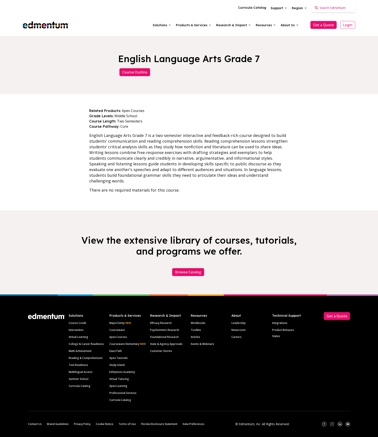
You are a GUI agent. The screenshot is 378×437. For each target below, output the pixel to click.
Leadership (238, 323)
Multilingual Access (81, 372)
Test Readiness (78, 365)
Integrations (279, 323)
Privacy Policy (82, 424)
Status (276, 336)
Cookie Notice (104, 424)
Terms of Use (127, 424)
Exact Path (115, 351)
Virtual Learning (78, 337)
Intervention (76, 330)
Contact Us (35, 424)
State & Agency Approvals (166, 344)
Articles (195, 337)
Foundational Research (164, 337)
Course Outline (134, 72)
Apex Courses (118, 337)
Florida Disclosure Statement (159, 424)
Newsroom (238, 330)
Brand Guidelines (58, 424)
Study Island (117, 365)
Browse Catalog (188, 272)
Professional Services (122, 393)
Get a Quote (323, 25)
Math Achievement (80, 351)
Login (347, 25)
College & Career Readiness (86, 344)
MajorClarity (116, 323)
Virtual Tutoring (119, 379)
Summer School (78, 379)
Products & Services (125, 316)
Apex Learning (118, 386)
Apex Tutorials (118, 358)
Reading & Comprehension (86, 358)
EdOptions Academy (122, 372)
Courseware (117, 330)
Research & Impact (165, 316)
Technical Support (286, 316)
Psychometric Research (164, 330)
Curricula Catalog (79, 386)
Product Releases (283, 330)
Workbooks (198, 323)
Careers (236, 337)
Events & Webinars (202, 344)
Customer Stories (161, 351)
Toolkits (196, 330)
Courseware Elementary (127, 344)
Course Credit (77, 323)
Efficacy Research (161, 323)
